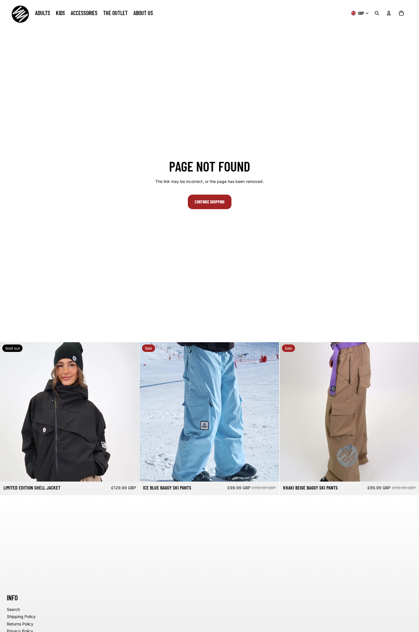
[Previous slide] (8, 412)
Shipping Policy (21, 616)
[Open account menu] (389, 13)
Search (13, 609)
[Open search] (377, 13)
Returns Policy (20, 623)
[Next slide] (130, 412)
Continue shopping (210, 201)
